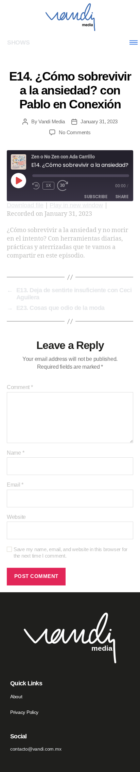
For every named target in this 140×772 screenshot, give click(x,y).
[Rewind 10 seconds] (36, 185)
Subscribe (95, 196)
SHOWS (18, 42)
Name (15, 453)
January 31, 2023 (99, 121)
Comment (20, 387)
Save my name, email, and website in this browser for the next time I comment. (70, 552)
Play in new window (76, 205)
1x (48, 185)
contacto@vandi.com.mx (35, 749)
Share (122, 196)
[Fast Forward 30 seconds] (64, 185)
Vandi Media (51, 121)
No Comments (74, 132)
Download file (25, 205)
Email (15, 485)
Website (16, 517)
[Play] (18, 180)
